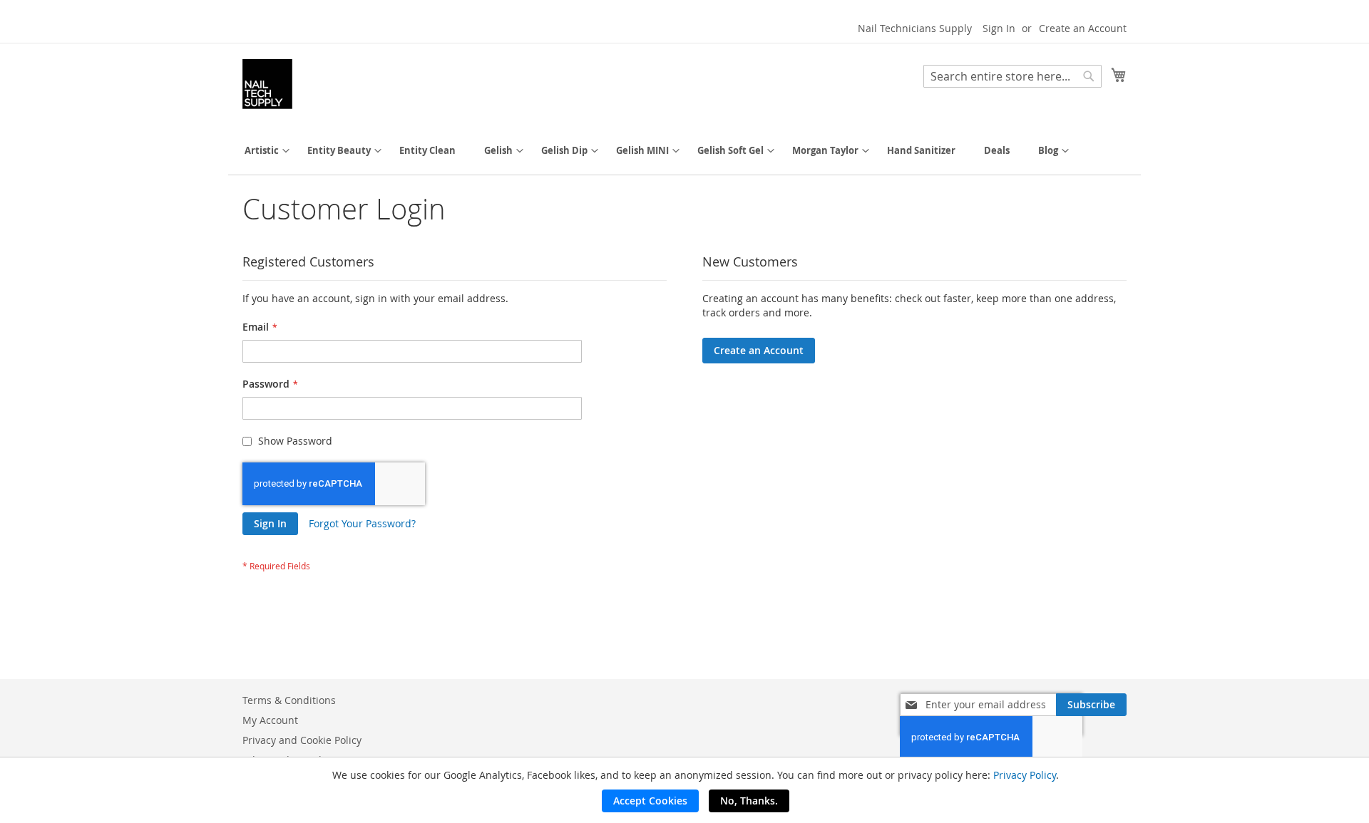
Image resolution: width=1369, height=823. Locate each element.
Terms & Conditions (289, 700)
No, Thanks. (749, 800)
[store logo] (267, 84)
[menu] (684, 151)
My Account (270, 720)
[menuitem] (261, 151)
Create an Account (1083, 28)
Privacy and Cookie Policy (302, 740)
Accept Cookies (650, 800)
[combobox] (1012, 76)
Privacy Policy (1024, 775)
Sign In (999, 28)
